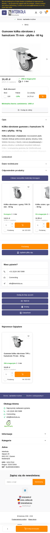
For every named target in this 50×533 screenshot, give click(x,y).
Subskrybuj (39, 482)
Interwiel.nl (26, 497)
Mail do (26, 301)
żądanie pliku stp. (26, 252)
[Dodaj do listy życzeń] (28, 187)
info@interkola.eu (15, 283)
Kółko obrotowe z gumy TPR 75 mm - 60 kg (17, 205)
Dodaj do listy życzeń (25, 295)
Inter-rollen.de (26, 500)
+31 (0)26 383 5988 (17, 271)
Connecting (13, 277)
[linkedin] (25, 490)
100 (8, 96)
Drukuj (26, 307)
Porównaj (10, 230)
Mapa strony (32, 519)
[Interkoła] (16, 12)
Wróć (27, 25)
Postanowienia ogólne (19, 519)
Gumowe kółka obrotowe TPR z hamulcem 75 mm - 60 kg (17, 355)
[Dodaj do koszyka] (22, 225)
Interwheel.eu (26, 503)
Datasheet (27, 313)
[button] (47, 59)
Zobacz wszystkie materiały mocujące (25, 178)
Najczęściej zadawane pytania (18, 408)
